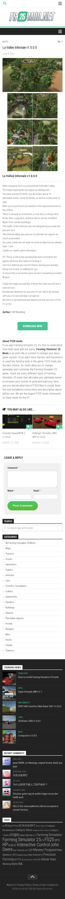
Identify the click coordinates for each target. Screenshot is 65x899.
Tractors (10, 553)
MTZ (15, 854)
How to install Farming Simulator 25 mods (38, 677)
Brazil (38, 826)
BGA (27, 825)
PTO (18, 859)
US (39, 859)
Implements (11, 596)
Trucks (9, 559)
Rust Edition (28, 860)
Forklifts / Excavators (16, 586)
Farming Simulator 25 (21, 839)
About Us (11, 884)
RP (22, 860)
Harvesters (11, 564)
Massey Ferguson (45, 850)
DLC (34, 835)
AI (6, 825)
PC (41, 854)
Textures (10, 650)
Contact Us (52, 884)
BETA (21, 825)
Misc (8, 634)
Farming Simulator (49, 835)
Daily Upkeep (26, 835)
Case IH (43, 826)
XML (20, 864)
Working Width (10, 864)
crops (14, 834)
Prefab (9, 623)
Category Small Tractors (41, 830)
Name (11, 490)
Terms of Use (39, 884)
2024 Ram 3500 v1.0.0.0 (29, 720)
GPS (57, 840)
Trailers (9, 569)
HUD (10, 845)
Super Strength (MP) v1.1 (30, 691)
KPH (26, 850)
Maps (5, 41)
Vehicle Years (48, 859)
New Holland (34, 854)
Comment (13, 467)
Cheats (9, 645)
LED (31, 850)
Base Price (13, 825)
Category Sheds (24, 830)
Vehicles (10, 575)
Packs (9, 639)
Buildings (10, 607)
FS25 (49, 839)
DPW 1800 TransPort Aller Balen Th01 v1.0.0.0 (39, 706)
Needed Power (23, 855)
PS (15, 859)
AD (3, 826)
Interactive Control (33, 844)
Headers (10, 602)
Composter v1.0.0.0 (27, 735)
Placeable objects (15, 618)
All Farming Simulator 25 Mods (21, 542)
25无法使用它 (20, 775)
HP (5, 844)
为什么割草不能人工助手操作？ (30, 784)
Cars (8, 580)
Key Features (18, 850)
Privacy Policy (24, 884)
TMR (35, 860)
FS (43, 840)
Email (37, 490)
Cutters (9, 591)
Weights (10, 629)
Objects (9, 612)
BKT (32, 825)
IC (15, 845)
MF (11, 855)
